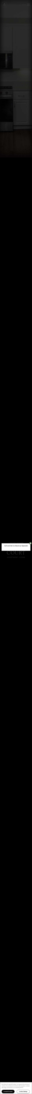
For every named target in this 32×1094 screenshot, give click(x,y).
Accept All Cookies (8, 1091)
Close (30, 543)
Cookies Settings (23, 1091)
